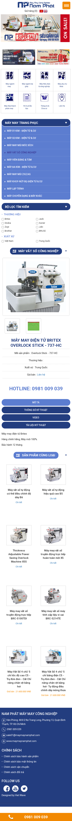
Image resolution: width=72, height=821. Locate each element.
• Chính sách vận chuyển (15, 766)
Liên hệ (41, 374)
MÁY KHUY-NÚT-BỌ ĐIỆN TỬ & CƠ (23, 181)
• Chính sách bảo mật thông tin (19, 761)
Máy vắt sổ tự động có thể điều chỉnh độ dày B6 (19, 493)
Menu (66, 5)
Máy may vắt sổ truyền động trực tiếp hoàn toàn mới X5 (53, 554)
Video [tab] (35, 417)
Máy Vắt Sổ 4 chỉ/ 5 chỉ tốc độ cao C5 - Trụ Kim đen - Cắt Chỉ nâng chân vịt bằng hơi (19, 679)
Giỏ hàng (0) (31, 11)
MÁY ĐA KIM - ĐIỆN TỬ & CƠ (20, 167)
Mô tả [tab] (35, 402)
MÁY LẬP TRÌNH (14, 188)
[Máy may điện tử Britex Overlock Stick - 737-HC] (12, 326)
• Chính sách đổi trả (13, 772)
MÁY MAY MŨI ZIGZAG (17, 174)
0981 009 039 (36, 817)
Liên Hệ (62, 106)
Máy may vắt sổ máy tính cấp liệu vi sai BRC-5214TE (53, 615)
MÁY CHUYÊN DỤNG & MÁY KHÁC (23, 196)
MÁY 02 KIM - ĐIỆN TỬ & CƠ (20, 138)
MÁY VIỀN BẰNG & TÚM (18, 159)
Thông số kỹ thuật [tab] (35, 410)
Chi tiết (19, 502)
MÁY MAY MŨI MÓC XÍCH (18, 145)
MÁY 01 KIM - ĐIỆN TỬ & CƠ (20, 130)
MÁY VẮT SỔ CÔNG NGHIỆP (20, 152)
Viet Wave (20, 795)
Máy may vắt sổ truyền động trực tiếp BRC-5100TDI (19, 615)
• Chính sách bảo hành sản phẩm (20, 756)
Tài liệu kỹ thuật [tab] (36, 425)
